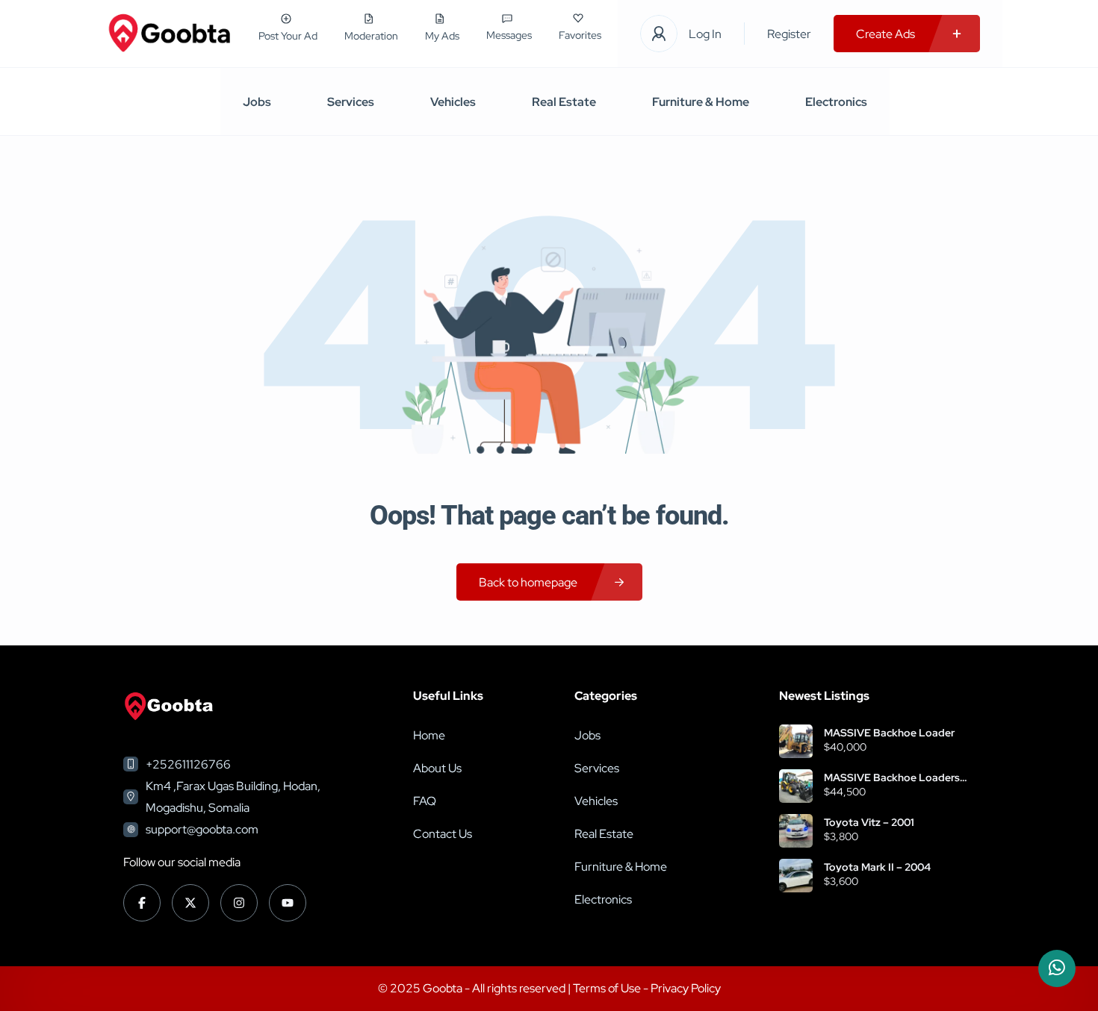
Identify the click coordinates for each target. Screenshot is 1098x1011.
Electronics (836, 102)
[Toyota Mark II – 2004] (796, 875)
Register (789, 34)
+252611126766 (188, 764)
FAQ (424, 801)
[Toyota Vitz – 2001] (796, 831)
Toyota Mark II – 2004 (877, 867)
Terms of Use (608, 988)
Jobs (257, 102)
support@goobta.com (202, 829)
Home (429, 735)
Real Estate (564, 102)
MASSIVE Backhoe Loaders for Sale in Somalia (892, 777)
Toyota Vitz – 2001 (869, 822)
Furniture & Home (700, 102)
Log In (705, 34)
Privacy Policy (686, 988)
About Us (437, 768)
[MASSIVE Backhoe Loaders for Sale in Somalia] (796, 786)
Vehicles (453, 102)
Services (350, 102)
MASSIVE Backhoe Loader (889, 732)
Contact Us (442, 834)
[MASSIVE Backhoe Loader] (796, 741)
